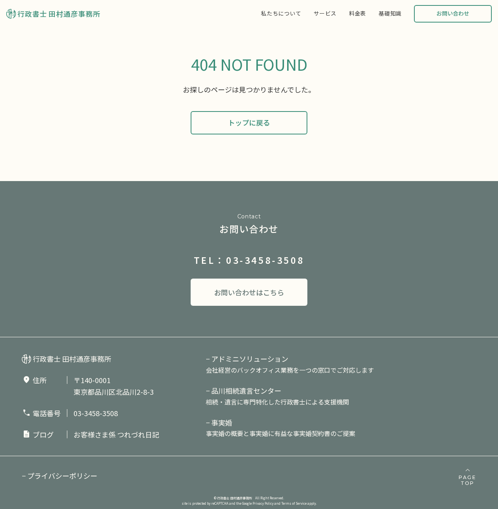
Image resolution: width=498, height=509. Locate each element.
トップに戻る (249, 122)
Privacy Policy (263, 503)
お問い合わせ (453, 13)
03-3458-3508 (96, 413)
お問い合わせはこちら (249, 292)
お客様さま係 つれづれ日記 (116, 434)
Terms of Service (294, 503)
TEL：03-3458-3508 (249, 260)
